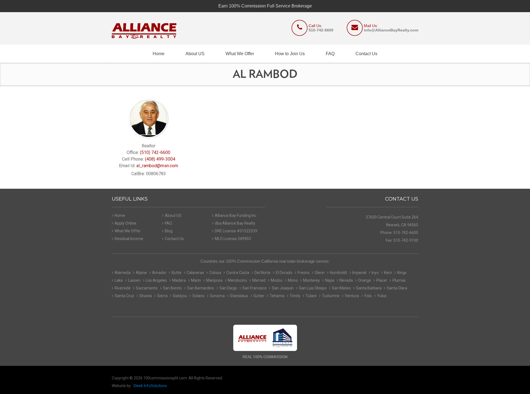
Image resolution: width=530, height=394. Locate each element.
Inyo (375, 272)
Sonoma (217, 296)
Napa (329, 280)
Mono (293, 280)
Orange (364, 280)
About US (195, 53)
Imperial (359, 272)
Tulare (311, 296)
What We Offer (240, 53)
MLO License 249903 (233, 238)
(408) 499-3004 (160, 159)
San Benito (172, 288)
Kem (388, 272)
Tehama (277, 296)
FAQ (330, 53)
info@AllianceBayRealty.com (391, 30)
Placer (381, 280)
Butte (176, 272)
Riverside (123, 288)
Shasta (145, 296)
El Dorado (284, 272)
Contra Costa (237, 272)
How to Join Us (290, 53)
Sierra (162, 296)
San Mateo (341, 288)
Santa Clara (397, 288)
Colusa (215, 272)
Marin (196, 280)
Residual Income (129, 238)
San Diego (228, 288)
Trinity (295, 296)
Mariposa (214, 280)
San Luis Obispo (313, 288)
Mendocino (237, 280)
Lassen (134, 280)
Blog (169, 231)
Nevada (346, 280)
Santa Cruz (124, 296)
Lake (119, 280)
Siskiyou (180, 296)
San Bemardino (200, 288)
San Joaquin (283, 288)
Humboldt (338, 272)
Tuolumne (331, 296)
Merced (259, 280)
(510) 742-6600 (155, 152)
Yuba (381, 296)
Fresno (303, 272)
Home (159, 53)
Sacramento (147, 288)
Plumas (399, 280)
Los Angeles (156, 280)
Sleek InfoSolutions (150, 386)
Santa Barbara (368, 288)
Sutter (258, 296)
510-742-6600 (321, 30)
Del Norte (263, 272)
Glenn (320, 272)
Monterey (311, 280)
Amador (159, 272)
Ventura (352, 296)
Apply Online (125, 223)
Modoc (277, 280)
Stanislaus (239, 296)
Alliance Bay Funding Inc (235, 215)
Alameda (123, 272)
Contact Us (366, 53)
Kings (402, 272)
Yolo (368, 296)
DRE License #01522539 (236, 231)
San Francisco (254, 288)
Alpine (141, 272)
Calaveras (195, 272)
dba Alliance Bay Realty (235, 223)
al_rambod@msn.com (157, 165)
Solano (198, 296)
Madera (179, 280)
